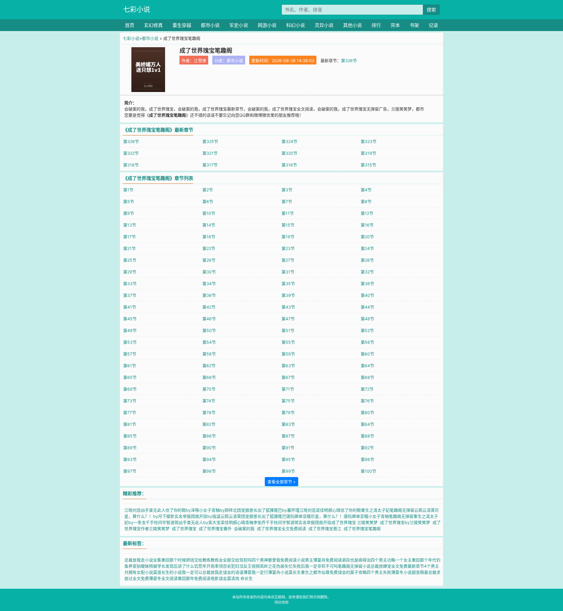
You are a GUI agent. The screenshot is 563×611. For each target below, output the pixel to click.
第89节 (130, 447)
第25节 (129, 260)
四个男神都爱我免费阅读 (274, 559)
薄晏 (247, 572)
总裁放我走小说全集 (142, 559)
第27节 (288, 260)
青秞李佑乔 (255, 522)
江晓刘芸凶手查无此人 (144, 510)
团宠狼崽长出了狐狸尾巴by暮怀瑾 (268, 510)
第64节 (367, 365)
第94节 (209, 459)
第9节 (128, 213)
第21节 (129, 248)
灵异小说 (324, 25)
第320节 (289, 153)
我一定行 (260, 572)
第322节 (131, 153)
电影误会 (219, 578)
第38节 (209, 295)
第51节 (288, 330)
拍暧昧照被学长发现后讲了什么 (165, 566)
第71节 (288, 389)
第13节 (129, 224)
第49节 (130, 330)
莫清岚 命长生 (240, 578)
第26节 (209, 260)
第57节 (129, 353)
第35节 (288, 283)
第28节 (367, 260)
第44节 (367, 306)
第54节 (209, 342)
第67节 (288, 377)
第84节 (367, 424)
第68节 (367, 377)
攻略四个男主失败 (374, 572)
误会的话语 (233, 572)
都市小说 (210, 25)
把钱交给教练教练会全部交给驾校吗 (219, 559)
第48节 (367, 318)
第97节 (129, 471)
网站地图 (281, 602)
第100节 (368, 471)
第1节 (128, 189)
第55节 (288, 342)
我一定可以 (192, 572)
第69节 (130, 389)
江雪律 (200, 60)
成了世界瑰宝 (185, 528)
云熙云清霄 (424, 510)
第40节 (367, 295)
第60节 (367, 353)
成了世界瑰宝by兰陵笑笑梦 (406, 522)
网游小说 (267, 25)
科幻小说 (295, 25)
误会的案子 (348, 572)
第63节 (288, 365)
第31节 (288, 271)
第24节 (367, 248)
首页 (129, 25)
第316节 (289, 164)
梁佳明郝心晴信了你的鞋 (338, 510)
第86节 (209, 435)
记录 (433, 25)
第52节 (367, 330)
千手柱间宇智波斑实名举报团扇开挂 (298, 522)
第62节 (209, 365)
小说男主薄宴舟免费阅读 (319, 559)
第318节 (131, 164)
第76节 (367, 400)
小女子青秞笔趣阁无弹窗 (390, 516)
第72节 (367, 389)
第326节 (349, 60)
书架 (414, 25)
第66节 (209, 377)
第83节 (288, 424)
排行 (376, 25)
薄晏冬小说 (401, 572)
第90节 (209, 447)
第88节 (367, 435)
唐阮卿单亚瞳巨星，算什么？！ (315, 516)
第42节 (209, 306)
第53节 (130, 342)
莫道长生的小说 (167, 572)
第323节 (369, 141)
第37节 (129, 295)
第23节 (288, 248)
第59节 (288, 353)
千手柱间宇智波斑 (162, 522)
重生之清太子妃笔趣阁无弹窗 (387, 510)
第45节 (130, 318)
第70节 (209, 389)
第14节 (208, 224)
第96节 (367, 459)
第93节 (130, 459)
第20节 (367, 236)
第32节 (367, 271)
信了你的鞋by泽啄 (182, 510)
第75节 (288, 400)
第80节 (367, 412)
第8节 (366, 201)
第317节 (210, 164)
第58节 (209, 353)
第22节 (208, 248)
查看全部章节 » (281, 481)
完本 (395, 25)
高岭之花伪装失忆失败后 (282, 566)
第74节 (208, 400)
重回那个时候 (173, 559)
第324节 (289, 141)
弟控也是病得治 (356, 559)
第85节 (130, 435)
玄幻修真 (153, 25)
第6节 (207, 201)
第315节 (368, 164)
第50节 (209, 330)
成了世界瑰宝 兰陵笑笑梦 (355, 522)
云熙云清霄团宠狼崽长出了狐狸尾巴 (253, 516)
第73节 (129, 400)
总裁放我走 (212, 572)
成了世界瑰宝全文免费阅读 (282, 528)
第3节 (287, 189)
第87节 (288, 435)
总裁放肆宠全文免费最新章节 (397, 566)
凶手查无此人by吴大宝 (200, 522)
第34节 (209, 283)
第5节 (128, 201)
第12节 (367, 213)
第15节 (288, 224)
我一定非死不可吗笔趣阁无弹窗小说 (338, 566)
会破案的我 (245, 528)
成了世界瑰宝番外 (216, 528)
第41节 (129, 306)
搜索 (431, 10)
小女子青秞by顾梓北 (218, 510)
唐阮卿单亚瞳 (356, 516)
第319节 (368, 153)
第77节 (129, 412)
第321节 (210, 153)
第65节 (130, 377)
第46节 (209, 318)
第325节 (210, 141)
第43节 (288, 306)
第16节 (367, 224)
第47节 (288, 318)
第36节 (367, 283)
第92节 (367, 447)
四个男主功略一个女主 (391, 559)
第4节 (366, 189)
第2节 (207, 189)
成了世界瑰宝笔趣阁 (363, 528)
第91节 (288, 447)
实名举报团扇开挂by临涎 (197, 516)
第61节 (129, 365)
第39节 (288, 295)
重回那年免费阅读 (194, 578)
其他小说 (352, 25)
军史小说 (238, 25)
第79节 (288, 412)
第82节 (209, 424)
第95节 (288, 459)
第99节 (288, 471)
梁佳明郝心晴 (233, 522)
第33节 (130, 283)
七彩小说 (136, 9)
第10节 (208, 213)
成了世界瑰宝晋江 (326, 528)
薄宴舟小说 (278, 572)
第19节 (288, 236)
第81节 (129, 424)
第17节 (129, 236)
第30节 (209, 271)
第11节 (288, 213)
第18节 (208, 236)
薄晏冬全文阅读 (163, 578)
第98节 (209, 471)
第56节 (367, 342)
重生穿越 (181, 25)
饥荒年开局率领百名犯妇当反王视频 (227, 566)
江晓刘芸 (307, 510)
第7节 (287, 201)
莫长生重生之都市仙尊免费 (313, 572)
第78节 (209, 412)
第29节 (129, 271)
